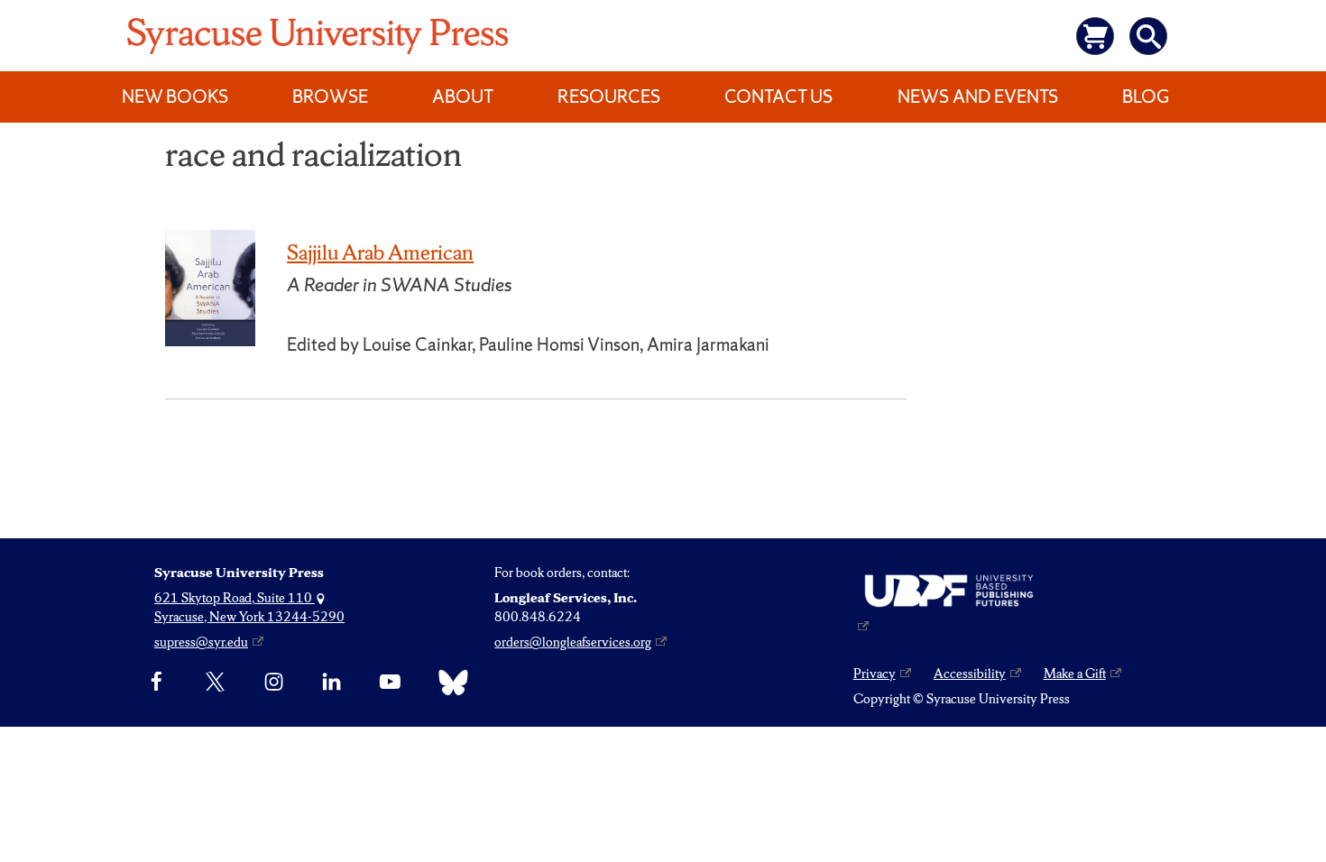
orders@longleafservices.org (572, 642)
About (462, 96)
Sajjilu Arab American (380, 252)
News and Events (978, 96)
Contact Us (778, 96)
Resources (608, 96)
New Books (175, 96)
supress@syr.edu (201, 642)
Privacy (874, 673)
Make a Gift (1075, 673)
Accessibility (970, 673)
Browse (330, 96)
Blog (1145, 96)
